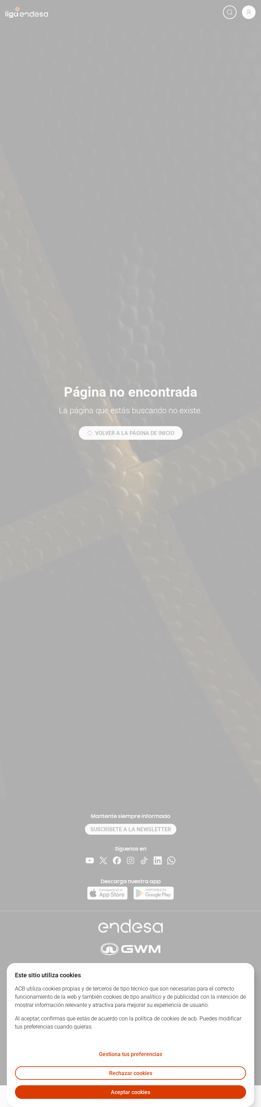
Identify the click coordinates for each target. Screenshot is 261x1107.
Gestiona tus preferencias (130, 1054)
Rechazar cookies (130, 1073)
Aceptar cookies (130, 1092)
